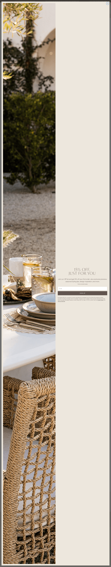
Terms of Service (61, 301)
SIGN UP (82, 293)
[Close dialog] (107, 3)
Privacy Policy (100, 300)
